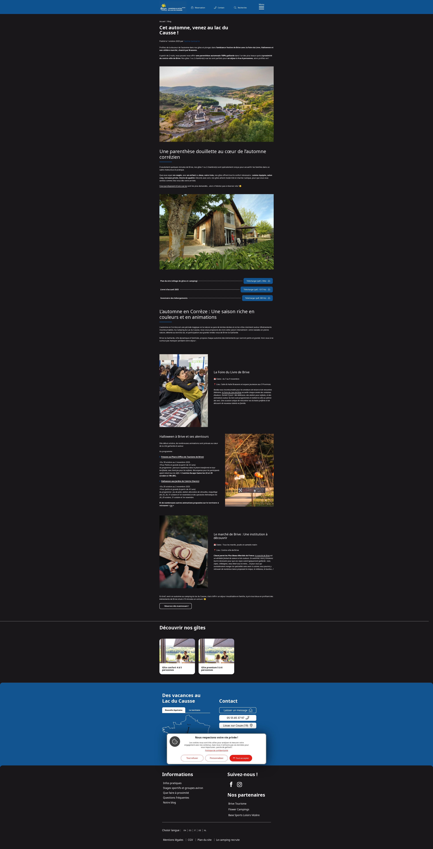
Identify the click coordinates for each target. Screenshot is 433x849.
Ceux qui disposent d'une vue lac (173, 186)
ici (171, 505)
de (200, 830)
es (190, 830)
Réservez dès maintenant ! (177, 606)
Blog (169, 21)
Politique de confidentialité (216, 750)
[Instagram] (239, 784)
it (195, 830)
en (185, 830)
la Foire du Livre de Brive (231, 392)
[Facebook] (231, 784)
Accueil (162, 21)
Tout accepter (242, 758)
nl (205, 830)
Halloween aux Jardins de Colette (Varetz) (180, 481)
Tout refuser (192, 758)
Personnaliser (216, 758)
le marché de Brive (262, 555)
